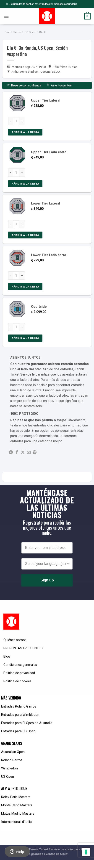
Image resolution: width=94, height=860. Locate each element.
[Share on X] (23, 452)
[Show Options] (68, 563)
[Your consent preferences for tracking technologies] (86, 852)
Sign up (47, 580)
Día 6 (42, 32)
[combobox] (45, 563)
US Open (30, 32)
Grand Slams (13, 32)
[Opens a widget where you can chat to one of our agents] (17, 852)
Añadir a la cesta (25, 132)
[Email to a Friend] (29, 452)
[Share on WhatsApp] (11, 452)
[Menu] (6, 16)
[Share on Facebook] (17, 452)
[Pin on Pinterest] (35, 452)
